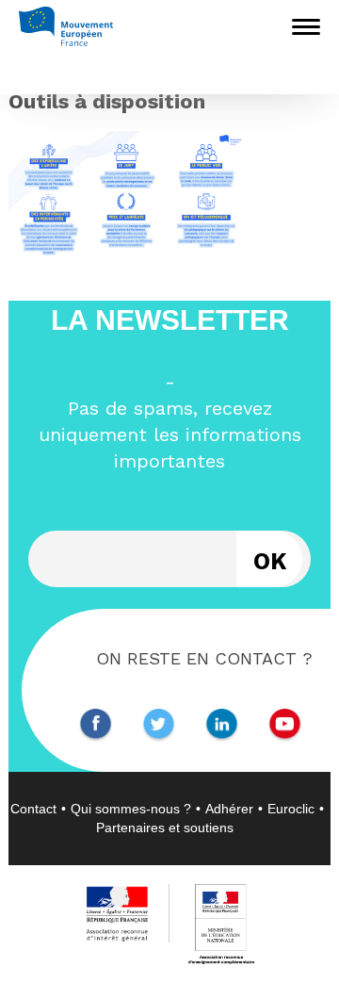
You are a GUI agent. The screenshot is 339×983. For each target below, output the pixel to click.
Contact (33, 808)
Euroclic (291, 808)
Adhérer (229, 808)
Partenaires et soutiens (165, 827)
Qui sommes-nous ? (131, 808)
